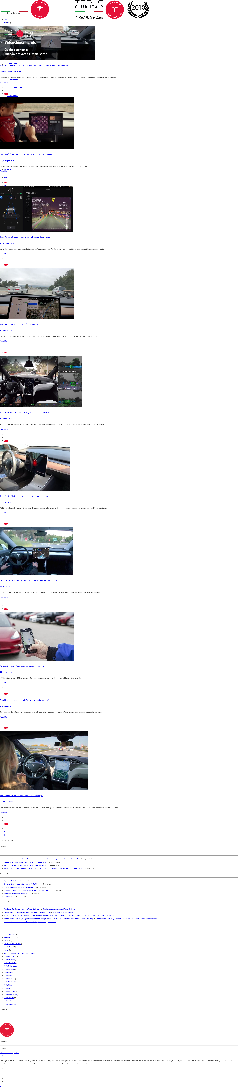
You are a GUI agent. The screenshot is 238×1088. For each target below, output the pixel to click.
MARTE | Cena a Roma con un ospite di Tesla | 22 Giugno (25, 865)
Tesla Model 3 (9, 972)
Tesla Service (9, 998)
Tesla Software (9, 1001)
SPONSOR (7, 169)
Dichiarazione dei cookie (9, 1056)
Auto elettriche (9, 934)
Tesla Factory (9, 969)
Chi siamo (52, 922)
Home (6, 19)
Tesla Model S (9, 897)
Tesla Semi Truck (10, 994)
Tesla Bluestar (9, 960)
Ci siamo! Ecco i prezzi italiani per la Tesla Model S (23, 884)
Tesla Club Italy (10, 963)
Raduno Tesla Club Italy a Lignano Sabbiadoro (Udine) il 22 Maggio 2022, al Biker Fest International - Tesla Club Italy (48, 919)
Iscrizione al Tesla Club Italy (63, 912)
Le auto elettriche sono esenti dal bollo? (19, 887)
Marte (6, 950)
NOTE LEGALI (12, 96)
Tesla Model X (9, 979)
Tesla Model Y (9, 982)
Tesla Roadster (9, 991)
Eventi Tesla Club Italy (12, 944)
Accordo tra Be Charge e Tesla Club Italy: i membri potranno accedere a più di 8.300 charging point (41, 915)
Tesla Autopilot (9, 956)
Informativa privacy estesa (9, 1053)
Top (1, 1086)
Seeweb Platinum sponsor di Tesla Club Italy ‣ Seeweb (25, 922)
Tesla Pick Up (9, 988)
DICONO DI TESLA (14, 71)
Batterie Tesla (9, 937)
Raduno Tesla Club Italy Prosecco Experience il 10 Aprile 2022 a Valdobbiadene (126, 919)
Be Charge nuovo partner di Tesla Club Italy (59, 909)
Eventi (6, 941)
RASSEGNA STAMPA (15, 88)
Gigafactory (8, 947)
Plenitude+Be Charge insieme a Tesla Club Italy (22, 909)
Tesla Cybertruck (10, 966)
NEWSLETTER (12, 79)
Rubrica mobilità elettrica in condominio (19, 953)
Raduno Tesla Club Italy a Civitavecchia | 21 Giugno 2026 (25, 862)
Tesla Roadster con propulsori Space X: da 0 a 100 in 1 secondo (28, 890)
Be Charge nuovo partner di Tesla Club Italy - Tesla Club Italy (27, 912)
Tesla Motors (8, 985)
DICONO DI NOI (13, 63)
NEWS (6, 178)
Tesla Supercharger (11, 1004)
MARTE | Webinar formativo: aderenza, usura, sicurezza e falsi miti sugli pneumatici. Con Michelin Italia (42, 859)
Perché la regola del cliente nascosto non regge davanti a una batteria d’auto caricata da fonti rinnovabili (43, 868)
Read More (4, 82)
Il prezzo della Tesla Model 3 (15, 881)
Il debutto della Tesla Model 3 (15, 893)
